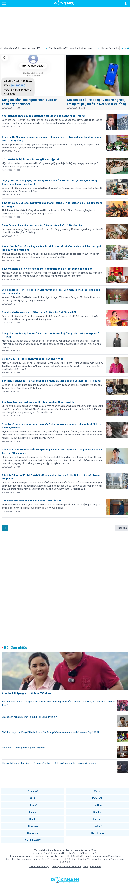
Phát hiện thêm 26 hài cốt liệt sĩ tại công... (47, 48)
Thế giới (33, 805)
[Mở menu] (3, 3)
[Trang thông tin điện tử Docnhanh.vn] (64, 3)
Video (97, 791)
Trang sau (121, 527)
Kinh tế (32, 812)
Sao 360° (97, 826)
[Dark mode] (126, 3)
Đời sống (33, 826)
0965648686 (77, 856)
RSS (85, 866)
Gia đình (97, 819)
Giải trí (32, 819)
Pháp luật (97, 798)
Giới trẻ (97, 812)
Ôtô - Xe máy (97, 833)
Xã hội (33, 798)
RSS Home (95, 866)
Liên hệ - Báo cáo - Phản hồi (66, 866)
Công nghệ (33, 833)
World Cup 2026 (33, 840)
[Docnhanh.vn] (65, 880)
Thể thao (97, 805)
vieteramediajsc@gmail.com (106, 856)
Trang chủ (32, 791)
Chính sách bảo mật (39, 866)
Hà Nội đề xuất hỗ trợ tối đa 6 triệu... (97, 48)
